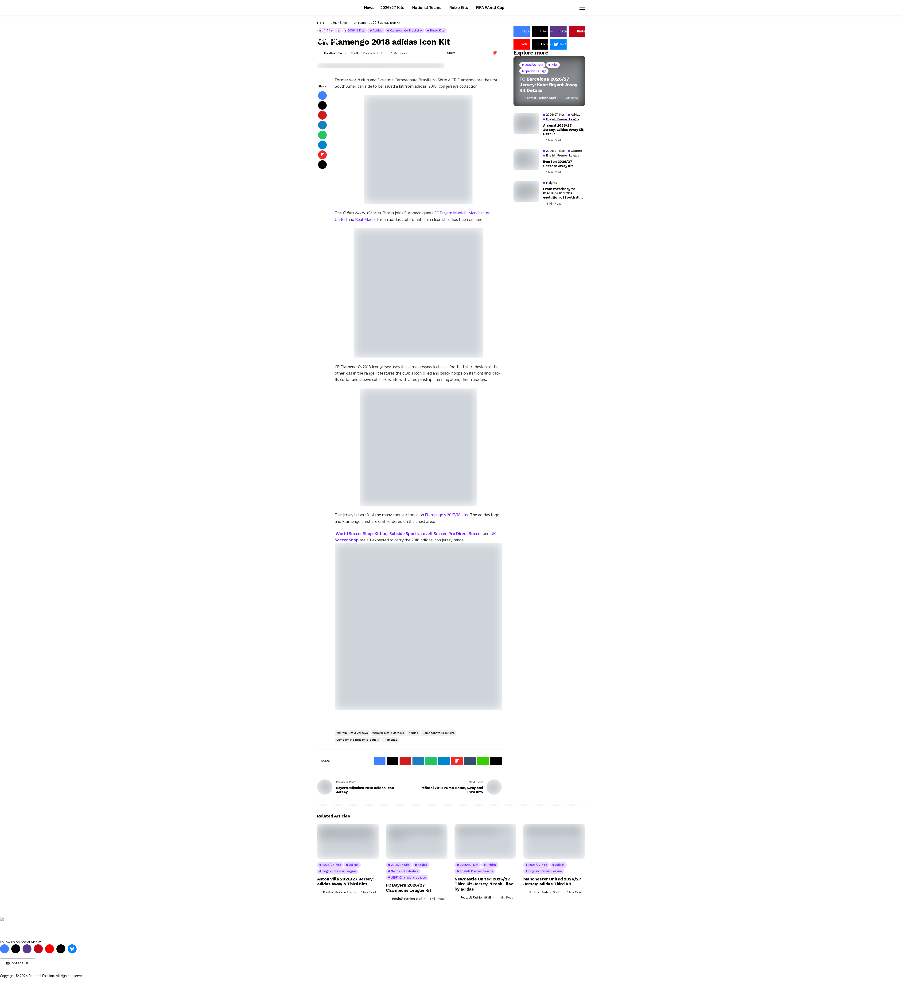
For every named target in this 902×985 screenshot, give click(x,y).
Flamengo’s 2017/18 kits (446, 514)
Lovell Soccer (434, 533)
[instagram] (27, 948)
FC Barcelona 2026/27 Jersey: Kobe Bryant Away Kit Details (548, 84)
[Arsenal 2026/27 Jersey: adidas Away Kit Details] (526, 123)
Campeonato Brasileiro (439, 733)
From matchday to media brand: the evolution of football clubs (561, 193)
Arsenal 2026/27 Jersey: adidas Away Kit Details (563, 129)
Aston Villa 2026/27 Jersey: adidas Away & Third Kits (345, 881)
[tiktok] (60, 948)
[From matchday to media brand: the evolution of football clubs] (526, 191)
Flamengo (390, 739)
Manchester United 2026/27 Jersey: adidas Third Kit (552, 881)
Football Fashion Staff (341, 53)
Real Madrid (366, 219)
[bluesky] (72, 948)
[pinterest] (38, 948)
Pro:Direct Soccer (465, 533)
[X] (15, 948)
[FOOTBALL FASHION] (20, 928)
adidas (413, 733)
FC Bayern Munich (450, 212)
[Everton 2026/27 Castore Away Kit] (526, 159)
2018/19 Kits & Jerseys (388, 733)
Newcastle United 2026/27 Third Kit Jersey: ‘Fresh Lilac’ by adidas (485, 883)
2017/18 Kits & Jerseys (352, 733)
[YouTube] (49, 948)
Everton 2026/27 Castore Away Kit (558, 164)
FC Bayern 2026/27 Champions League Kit (409, 888)
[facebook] (4, 948)
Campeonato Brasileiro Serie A (357, 739)
